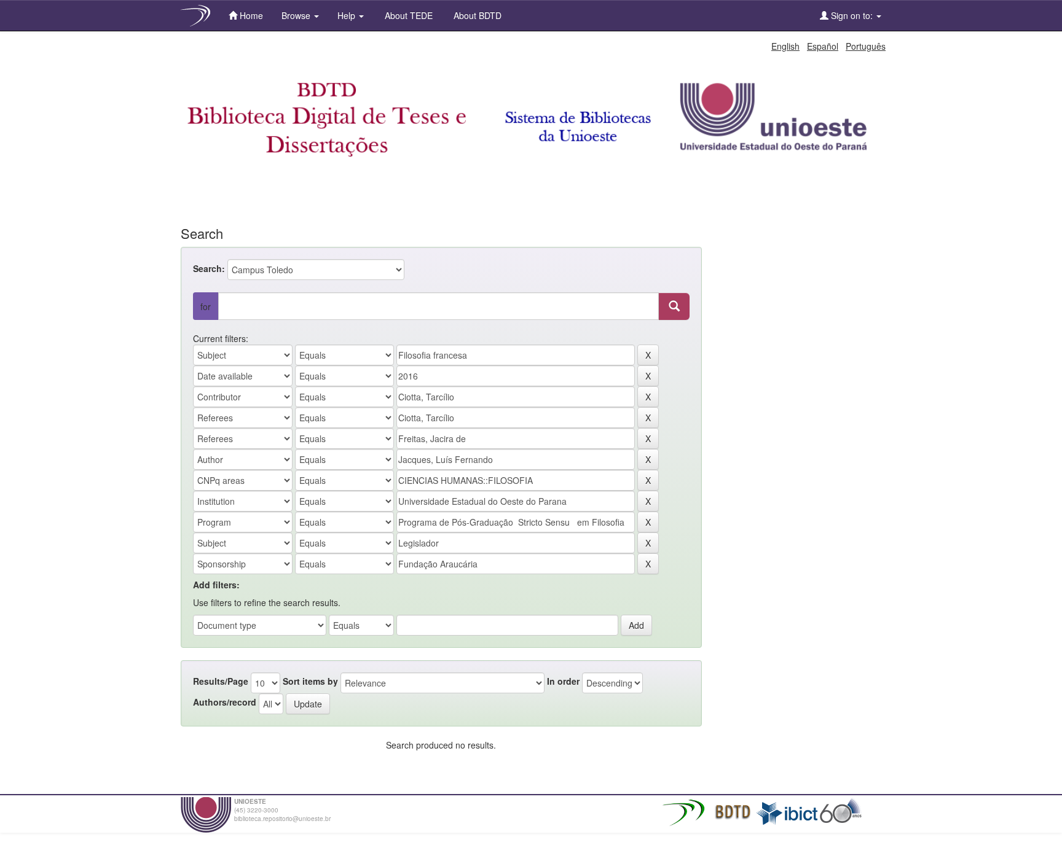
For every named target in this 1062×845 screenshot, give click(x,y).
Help (347, 15)
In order (563, 681)
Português (866, 46)
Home (250, 15)
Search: (209, 268)
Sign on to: (851, 15)
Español (822, 46)
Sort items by (310, 681)
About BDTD (476, 15)
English (785, 46)
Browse (297, 15)
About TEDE (407, 15)
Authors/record (224, 702)
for (205, 306)
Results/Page (220, 681)
